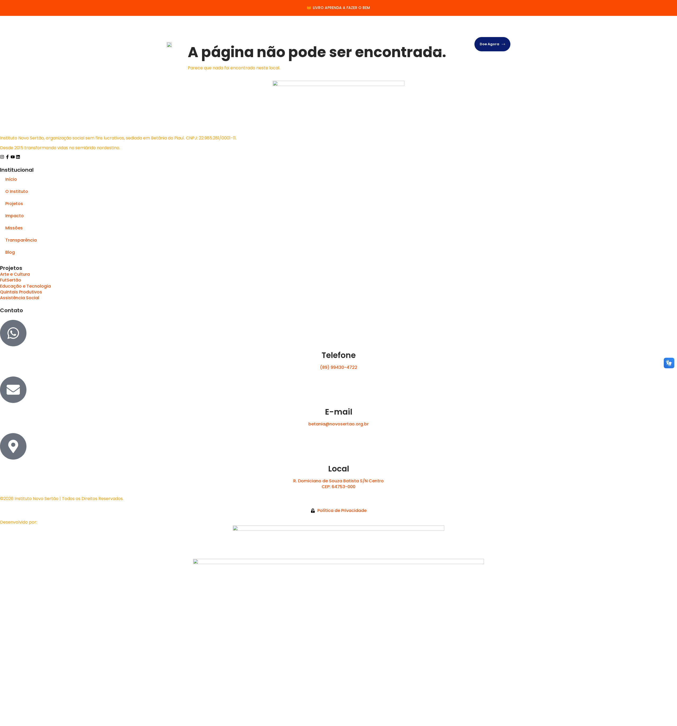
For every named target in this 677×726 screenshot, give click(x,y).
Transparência (374, 30)
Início (238, 30)
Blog (237, 58)
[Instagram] (2, 157)
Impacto (317, 30)
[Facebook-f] (7, 157)
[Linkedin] (18, 157)
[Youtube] (13, 157)
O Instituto (263, 30)
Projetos (291, 30)
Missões (342, 30)
